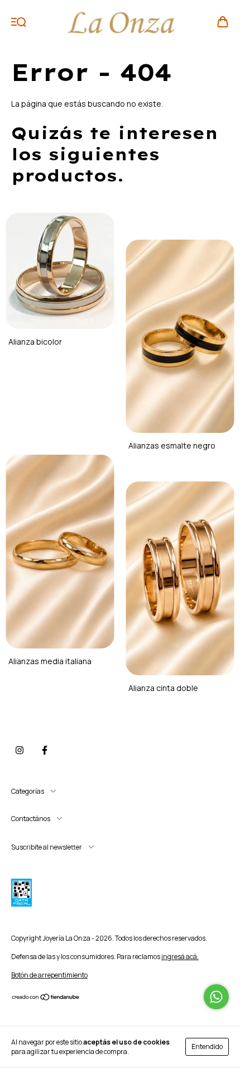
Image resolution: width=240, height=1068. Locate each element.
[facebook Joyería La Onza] (44, 750)
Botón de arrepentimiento (49, 975)
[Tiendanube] (46, 998)
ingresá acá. (180, 956)
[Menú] (18, 22)
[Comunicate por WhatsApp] (216, 996)
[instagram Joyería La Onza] (19, 750)
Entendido (207, 1046)
